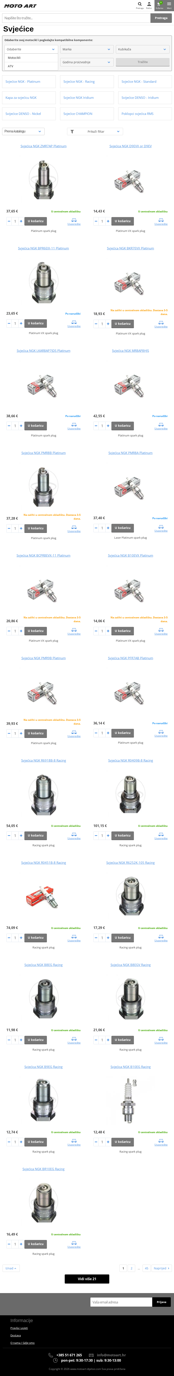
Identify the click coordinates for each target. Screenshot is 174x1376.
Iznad (10, 1268)
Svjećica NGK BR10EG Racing (43, 1169)
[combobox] (31, 49)
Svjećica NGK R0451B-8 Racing (43, 862)
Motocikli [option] (14, 58)
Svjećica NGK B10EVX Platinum (130, 555)
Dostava (15, 1335)
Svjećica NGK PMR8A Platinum (130, 453)
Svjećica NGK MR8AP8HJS (130, 350)
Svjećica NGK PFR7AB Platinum (130, 658)
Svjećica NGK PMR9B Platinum (43, 658)
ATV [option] (10, 66)
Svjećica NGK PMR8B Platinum (43, 453)
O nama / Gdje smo (22, 1343)
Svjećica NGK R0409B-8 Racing (130, 760)
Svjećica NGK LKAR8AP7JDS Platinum (43, 350)
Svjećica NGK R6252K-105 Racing (130, 862)
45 (146, 1268)
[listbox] (31, 62)
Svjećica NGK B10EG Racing (131, 1067)
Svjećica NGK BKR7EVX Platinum (130, 248)
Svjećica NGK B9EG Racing (43, 1067)
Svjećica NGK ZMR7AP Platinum (44, 146)
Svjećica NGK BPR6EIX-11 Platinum (43, 248)
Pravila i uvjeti (19, 1328)
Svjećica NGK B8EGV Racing (131, 965)
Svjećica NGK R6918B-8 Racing (43, 760)
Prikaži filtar (96, 131)
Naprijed (160, 1268)
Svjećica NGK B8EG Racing (43, 965)
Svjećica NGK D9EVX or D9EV (130, 146)
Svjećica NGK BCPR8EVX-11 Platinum (43, 555)
